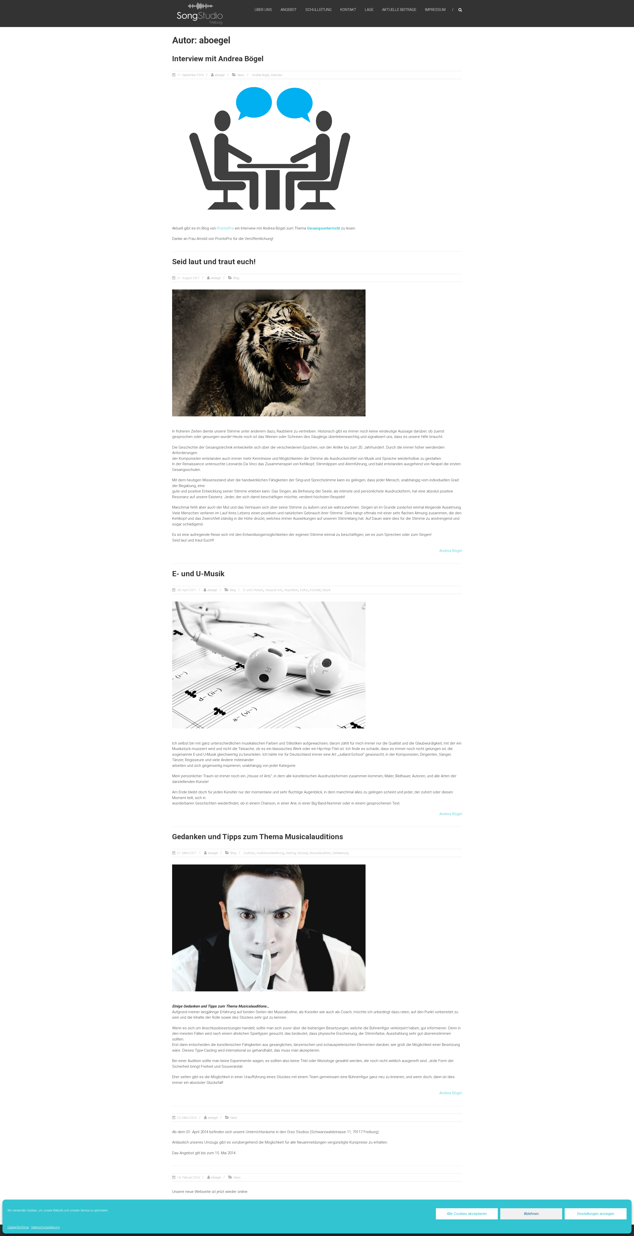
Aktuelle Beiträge (399, 9)
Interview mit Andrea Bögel (218, 58)
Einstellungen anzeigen (595, 1213)
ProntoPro (225, 228)
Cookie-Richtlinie (18, 1227)
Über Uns (263, 9)
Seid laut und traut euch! (214, 261)
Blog (236, 278)
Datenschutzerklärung (45, 1227)
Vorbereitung (340, 853)
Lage (369, 9)
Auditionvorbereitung (270, 853)
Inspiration (291, 590)
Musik (326, 590)
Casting (291, 853)
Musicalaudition (320, 853)
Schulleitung (318, 9)
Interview (276, 75)
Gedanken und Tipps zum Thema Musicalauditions (257, 836)
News (240, 75)
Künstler (315, 590)
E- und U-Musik (198, 573)
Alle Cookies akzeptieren (467, 1213)
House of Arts (274, 590)
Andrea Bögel (260, 75)
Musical (302, 853)
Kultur (304, 590)
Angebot (289, 9)
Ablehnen (531, 1213)
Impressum (435, 9)
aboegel (220, 75)
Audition (249, 853)
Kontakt (348, 9)
